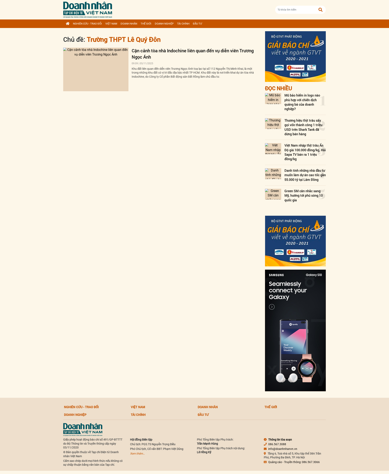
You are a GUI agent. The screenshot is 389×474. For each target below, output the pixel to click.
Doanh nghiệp (164, 23)
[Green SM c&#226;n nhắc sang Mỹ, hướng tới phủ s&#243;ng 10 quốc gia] (273, 194)
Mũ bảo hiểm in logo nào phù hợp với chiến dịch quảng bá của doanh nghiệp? (302, 102)
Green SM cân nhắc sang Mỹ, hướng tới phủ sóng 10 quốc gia (303, 195)
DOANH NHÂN (129, 23)
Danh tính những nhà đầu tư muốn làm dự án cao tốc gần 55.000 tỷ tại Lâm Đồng (305, 175)
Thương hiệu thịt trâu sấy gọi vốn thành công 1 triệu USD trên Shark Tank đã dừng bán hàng (303, 127)
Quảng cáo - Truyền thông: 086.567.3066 (294, 462)
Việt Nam (111, 23)
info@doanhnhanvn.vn (282, 448)
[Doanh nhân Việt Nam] (82, 429)
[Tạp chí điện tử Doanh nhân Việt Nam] (87, 8)
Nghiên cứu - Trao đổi (87, 23)
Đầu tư (197, 23)
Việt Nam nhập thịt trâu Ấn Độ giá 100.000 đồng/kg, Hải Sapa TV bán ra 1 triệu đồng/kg (305, 152)
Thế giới (146, 23)
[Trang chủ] (67, 23)
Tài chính (183, 23)
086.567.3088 (277, 444)
